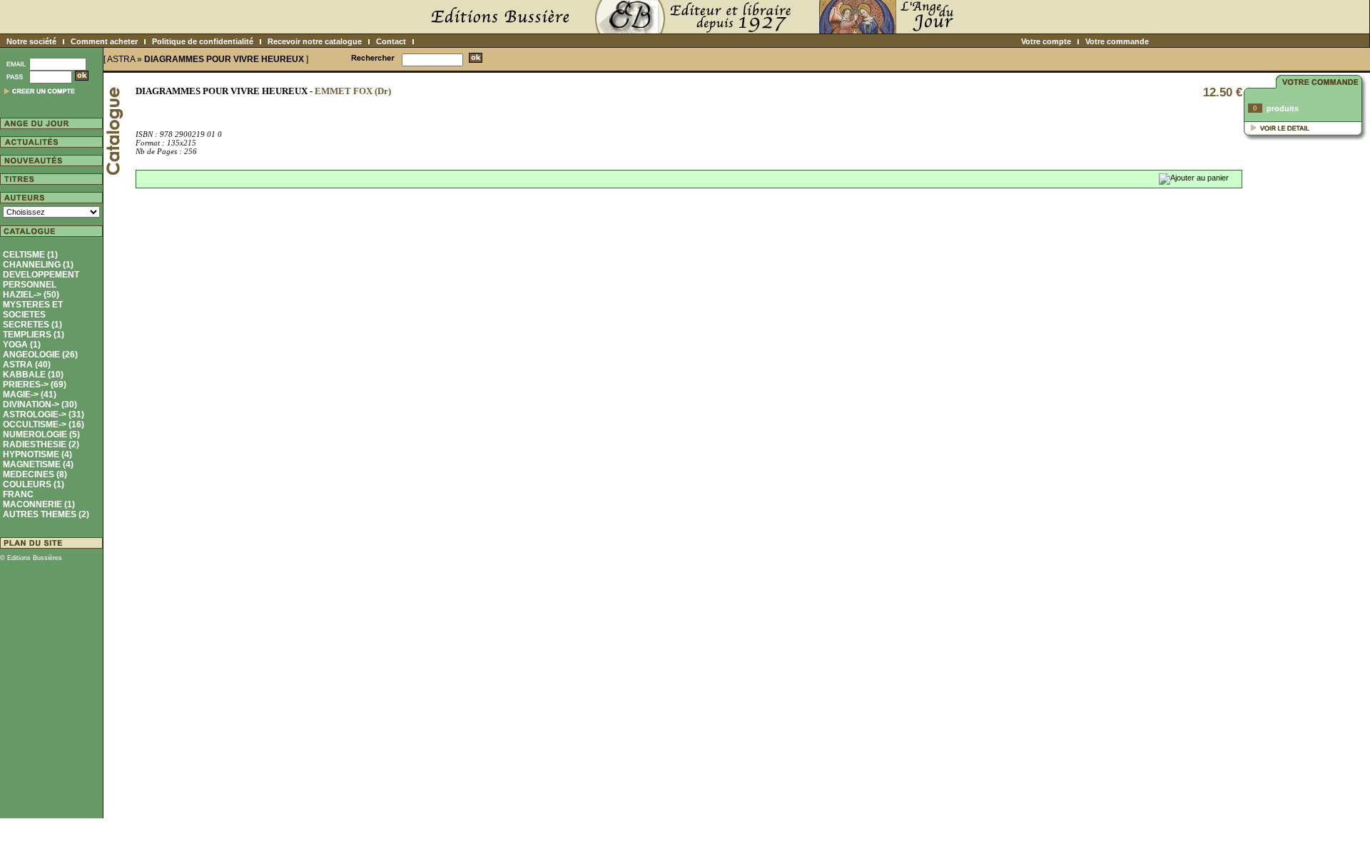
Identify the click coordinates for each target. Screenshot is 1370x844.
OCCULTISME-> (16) (43, 424)
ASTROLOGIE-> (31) (43, 415)
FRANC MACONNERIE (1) (39, 499)
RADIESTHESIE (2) (41, 444)
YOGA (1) (22, 345)
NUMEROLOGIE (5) (41, 434)
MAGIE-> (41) (29, 395)
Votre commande (1117, 41)
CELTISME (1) (30, 255)
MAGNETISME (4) (38, 464)
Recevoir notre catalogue (315, 41)
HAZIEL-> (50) (31, 295)
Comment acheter (104, 41)
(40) (27, 365)
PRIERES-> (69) (34, 385)
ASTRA (121, 59)
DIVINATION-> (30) (40, 405)
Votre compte (1046, 41)
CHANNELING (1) (38, 265)
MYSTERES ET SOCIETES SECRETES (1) (33, 315)
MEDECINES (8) (35, 474)
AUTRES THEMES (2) (46, 514)
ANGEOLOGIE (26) (40, 355)
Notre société (31, 41)
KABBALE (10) (33, 375)
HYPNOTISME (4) (37, 454)
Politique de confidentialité (202, 41)
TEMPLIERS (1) (33, 335)
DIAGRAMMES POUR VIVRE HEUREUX (224, 59)
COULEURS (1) (33, 484)
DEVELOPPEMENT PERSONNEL (41, 280)
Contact (391, 41)
